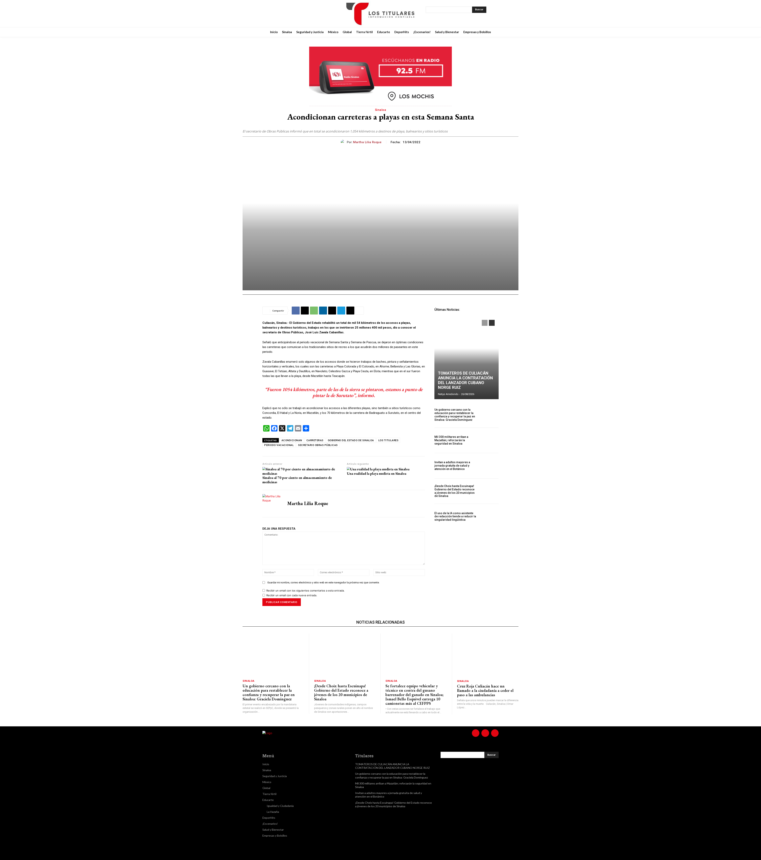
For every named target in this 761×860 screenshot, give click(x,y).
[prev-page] (485, 323)
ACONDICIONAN (291, 440)
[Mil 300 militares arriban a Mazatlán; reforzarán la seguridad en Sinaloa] (489, 440)
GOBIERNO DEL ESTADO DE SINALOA (351, 440)
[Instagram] (289, 14)
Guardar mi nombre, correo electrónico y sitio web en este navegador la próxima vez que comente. (323, 582)
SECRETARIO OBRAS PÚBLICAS (318, 445)
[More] (360, 310)
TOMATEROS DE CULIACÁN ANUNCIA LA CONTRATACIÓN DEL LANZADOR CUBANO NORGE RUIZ (465, 380)
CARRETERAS (314, 440)
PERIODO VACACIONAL (279, 445)
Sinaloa (380, 110)
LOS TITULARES (388, 440)
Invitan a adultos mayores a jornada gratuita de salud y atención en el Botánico (452, 466)
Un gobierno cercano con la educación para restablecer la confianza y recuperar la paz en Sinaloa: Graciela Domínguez (454, 414)
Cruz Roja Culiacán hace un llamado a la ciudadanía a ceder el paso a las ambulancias (485, 690)
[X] (298, 14)
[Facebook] (279, 14)
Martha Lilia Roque (367, 142)
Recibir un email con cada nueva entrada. (291, 595)
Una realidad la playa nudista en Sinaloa (376, 473)
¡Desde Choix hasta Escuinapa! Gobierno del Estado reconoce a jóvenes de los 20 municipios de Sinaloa (454, 491)
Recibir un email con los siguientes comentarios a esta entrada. (305, 590)
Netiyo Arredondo (448, 394)
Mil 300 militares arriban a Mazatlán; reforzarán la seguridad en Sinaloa (451, 440)
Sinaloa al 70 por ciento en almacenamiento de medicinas (297, 480)
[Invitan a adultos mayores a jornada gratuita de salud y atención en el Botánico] (489, 465)
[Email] (332, 310)
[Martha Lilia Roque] (344, 142)
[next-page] (492, 323)
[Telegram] (341, 310)
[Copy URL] (350, 310)
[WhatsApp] (314, 310)
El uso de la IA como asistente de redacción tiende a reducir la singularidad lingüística (455, 517)
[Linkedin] (323, 310)
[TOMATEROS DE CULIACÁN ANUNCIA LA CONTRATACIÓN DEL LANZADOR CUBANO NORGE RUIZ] (466, 357)
